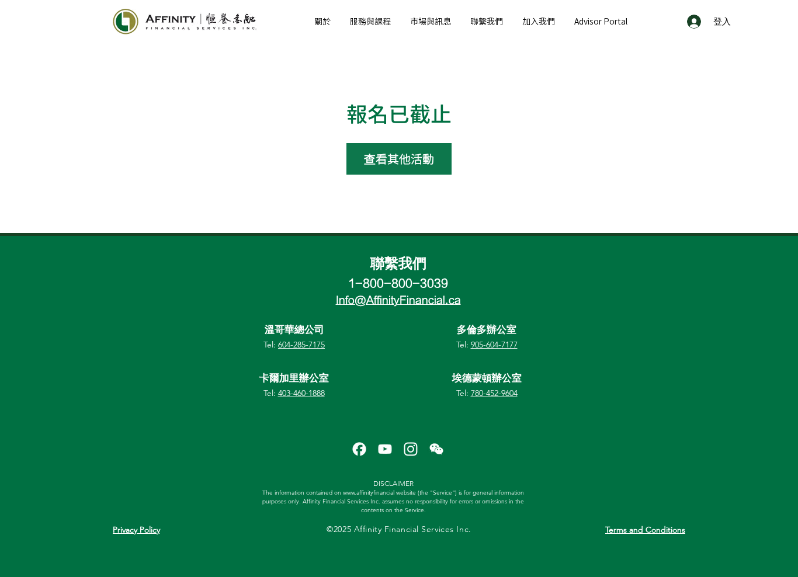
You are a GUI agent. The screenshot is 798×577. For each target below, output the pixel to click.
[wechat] (436, 449)
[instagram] (410, 449)
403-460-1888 (301, 393)
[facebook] (359, 449)
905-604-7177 (494, 344)
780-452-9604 (494, 393)
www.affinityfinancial (368, 492)
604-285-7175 (301, 344)
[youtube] (385, 449)
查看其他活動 (399, 159)
